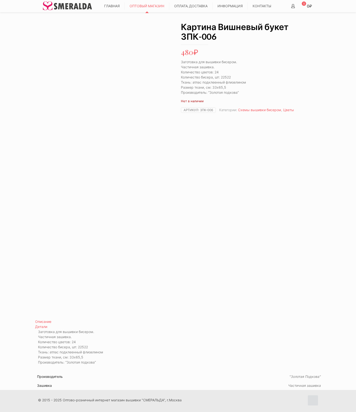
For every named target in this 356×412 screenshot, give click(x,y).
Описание (43, 321)
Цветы (288, 110)
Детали (41, 327)
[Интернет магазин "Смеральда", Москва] (67, 6)
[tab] (178, 321)
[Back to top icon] (313, 400)
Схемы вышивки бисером (259, 110)
